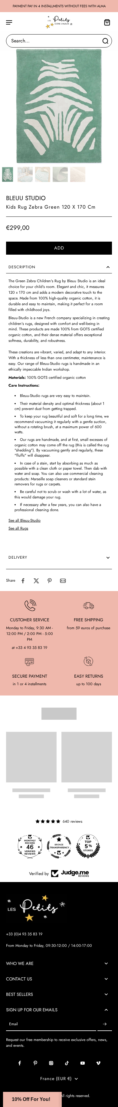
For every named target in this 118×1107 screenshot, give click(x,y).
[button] (59, 248)
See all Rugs (18, 528)
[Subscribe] (104, 1024)
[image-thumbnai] (7, 174)
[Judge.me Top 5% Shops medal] (88, 846)
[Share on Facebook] (23, 580)
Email (13, 1024)
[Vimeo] (98, 1063)
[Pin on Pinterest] (49, 580)
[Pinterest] (35, 1063)
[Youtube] (82, 1063)
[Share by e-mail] (63, 580)
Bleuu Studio (26, 198)
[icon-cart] (105, 22)
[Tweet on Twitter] (36, 580)
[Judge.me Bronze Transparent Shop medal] (59, 846)
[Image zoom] (59, 105)
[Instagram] (51, 1063)
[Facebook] (19, 1063)
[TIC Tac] (67, 1063)
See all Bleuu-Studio (24, 520)
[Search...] (105, 41)
